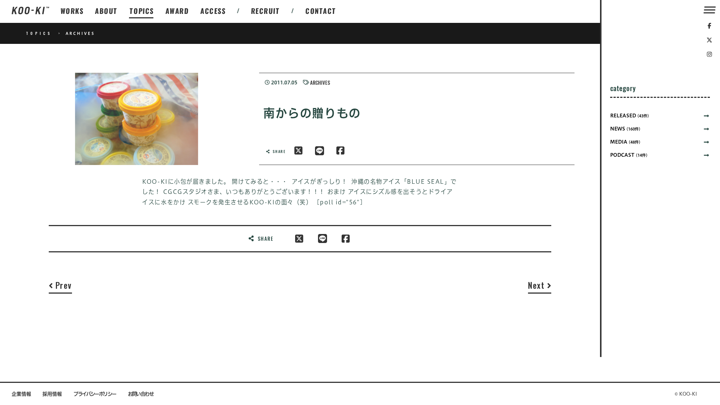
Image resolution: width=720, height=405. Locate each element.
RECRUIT (265, 11)
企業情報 (21, 394)
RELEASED (629, 115)
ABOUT (106, 11)
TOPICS (141, 11)
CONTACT (321, 11)
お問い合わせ (141, 394)
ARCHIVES (320, 82)
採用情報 (52, 394)
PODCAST (629, 155)
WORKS (72, 11)
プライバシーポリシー (95, 394)
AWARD (177, 11)
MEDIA (625, 142)
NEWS (625, 128)
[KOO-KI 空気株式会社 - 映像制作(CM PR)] (30, 11)
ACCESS (213, 11)
